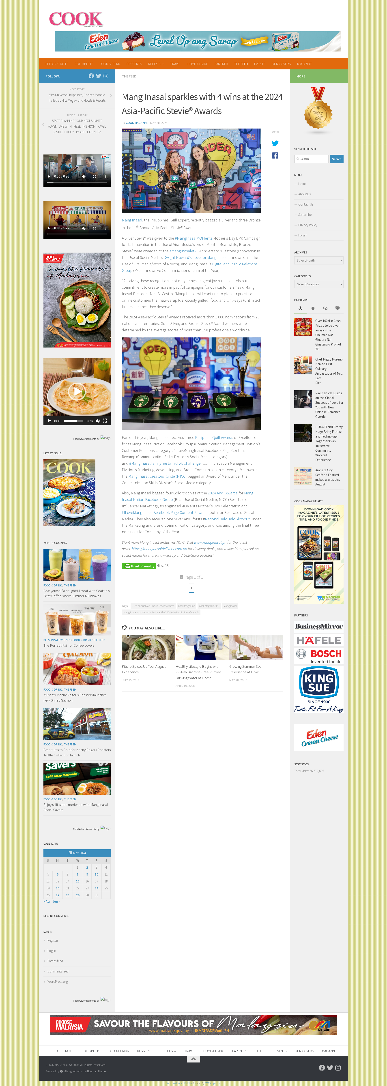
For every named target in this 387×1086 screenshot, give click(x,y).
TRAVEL (175, 64)
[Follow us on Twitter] (98, 76)
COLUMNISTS (84, 64)
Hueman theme (96, 1071)
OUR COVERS (281, 64)
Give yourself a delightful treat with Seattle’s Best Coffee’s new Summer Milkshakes (76, 593)
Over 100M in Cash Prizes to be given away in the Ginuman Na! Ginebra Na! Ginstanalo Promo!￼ (328, 335)
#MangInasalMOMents (193, 238)
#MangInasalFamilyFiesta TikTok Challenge (165, 463)
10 (96, 874)
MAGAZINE (304, 64)
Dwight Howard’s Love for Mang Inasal (196, 257)
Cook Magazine (137, 123)
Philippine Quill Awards (214, 437)
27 (57, 895)
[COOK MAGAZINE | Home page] (76, 19)
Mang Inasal (132, 220)
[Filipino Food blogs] (318, 134)
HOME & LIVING (197, 64)
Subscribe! (305, 214)
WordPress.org (57, 981)
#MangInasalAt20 (184, 250)
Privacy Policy (307, 225)
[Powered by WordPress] (61, 1071)
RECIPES (154, 64)
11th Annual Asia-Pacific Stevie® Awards (153, 605)
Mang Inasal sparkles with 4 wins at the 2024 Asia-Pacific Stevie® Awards (161, 612)
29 (78, 895)
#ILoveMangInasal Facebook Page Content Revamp (165, 512)
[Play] (49, 421)
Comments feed (58, 971)
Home (302, 184)
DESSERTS (134, 64)
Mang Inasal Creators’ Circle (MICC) (157, 476)
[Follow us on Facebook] (91, 76)
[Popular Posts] (313, 308)
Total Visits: (302, 771)
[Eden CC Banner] (198, 41)
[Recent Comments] (325, 308)
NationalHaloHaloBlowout (227, 519)
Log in (51, 951)
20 (57, 888)
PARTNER (221, 64)
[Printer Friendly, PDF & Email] (139, 565)
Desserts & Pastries (56, 640)
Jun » (56, 901)
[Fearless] (77, 346)
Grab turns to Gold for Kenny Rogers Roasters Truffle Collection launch (77, 752)
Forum (302, 235)
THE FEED (241, 64)
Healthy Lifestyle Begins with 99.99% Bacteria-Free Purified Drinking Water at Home (198, 672)
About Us (304, 194)
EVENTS (259, 64)
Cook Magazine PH (209, 605)
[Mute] (97, 421)
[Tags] (337, 308)
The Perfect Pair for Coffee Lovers (68, 645)
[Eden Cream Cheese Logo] (319, 750)
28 (67, 895)
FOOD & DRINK (110, 64)
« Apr (47, 901)
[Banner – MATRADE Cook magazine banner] (193, 1034)
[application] (77, 391)
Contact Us (305, 204)
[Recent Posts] (300, 308)
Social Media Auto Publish (179, 1083)
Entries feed (55, 961)
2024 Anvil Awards (223, 493)
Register (52, 940)
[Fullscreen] (105, 421)
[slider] (73, 421)
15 (78, 881)
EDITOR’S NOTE (56, 64)
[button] (77, 392)
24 (96, 888)
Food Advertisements (84, 439)
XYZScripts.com (213, 1083)
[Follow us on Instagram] (105, 76)
